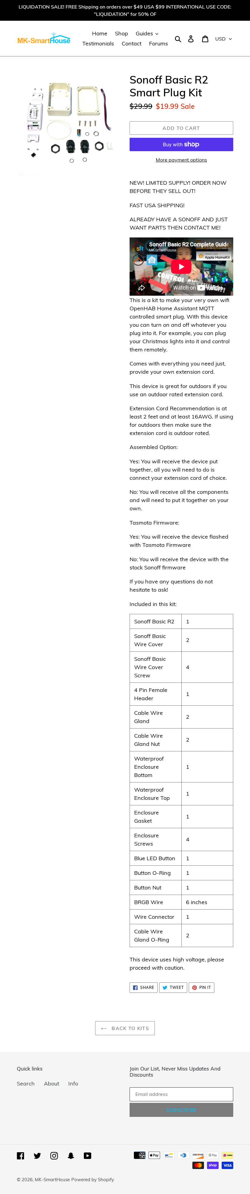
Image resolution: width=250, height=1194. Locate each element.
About (51, 1083)
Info (73, 1083)
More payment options (181, 160)
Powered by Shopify (92, 1179)
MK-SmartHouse (52, 1179)
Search (26, 1083)
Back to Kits (129, 1028)
